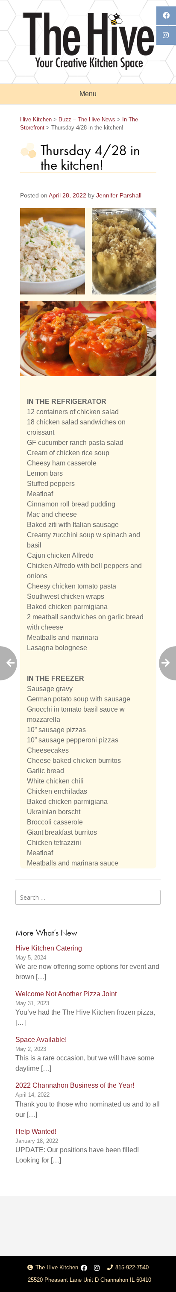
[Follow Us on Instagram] (96, 1268)
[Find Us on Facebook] (84, 1268)
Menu (88, 93)
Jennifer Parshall (118, 195)
